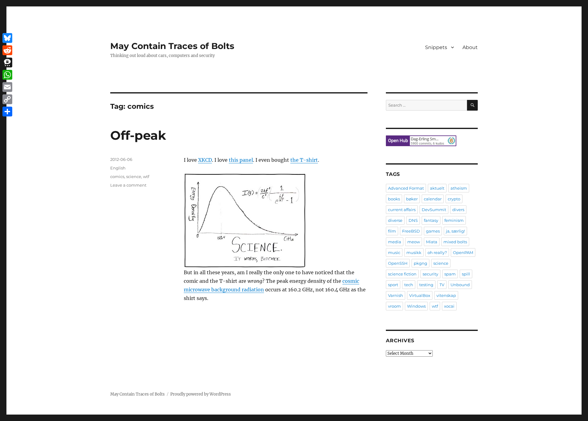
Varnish (395, 295)
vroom (394, 306)
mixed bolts (455, 241)
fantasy (431, 220)
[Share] (7, 111)
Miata (431, 241)
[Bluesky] (7, 38)
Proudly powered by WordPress (200, 394)
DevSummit (434, 209)
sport (393, 284)
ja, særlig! (455, 231)
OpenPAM (463, 252)
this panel (241, 160)
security (430, 273)
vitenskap (446, 295)
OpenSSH (398, 263)
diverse (395, 220)
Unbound (460, 284)
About (470, 47)
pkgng (420, 263)
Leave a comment (128, 185)
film (392, 231)
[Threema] (7, 62)
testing (426, 284)
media (394, 241)
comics (117, 176)
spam (450, 273)
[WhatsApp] (7, 75)
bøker (412, 198)
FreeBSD (411, 231)
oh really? (437, 252)
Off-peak (138, 135)
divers (458, 209)
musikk (413, 252)
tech (408, 284)
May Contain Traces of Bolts (172, 46)
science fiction (402, 273)
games (433, 231)
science (133, 176)
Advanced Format (406, 188)
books (394, 198)
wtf (146, 176)
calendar (433, 198)
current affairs (402, 209)
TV (441, 284)
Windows (416, 306)
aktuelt (437, 188)
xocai (449, 306)
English (118, 167)
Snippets (436, 47)
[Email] (7, 87)
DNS (413, 220)
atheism (458, 188)
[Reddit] (7, 50)
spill (466, 273)
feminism (454, 220)
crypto (454, 198)
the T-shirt (304, 160)
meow (413, 241)
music (394, 252)
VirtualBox (419, 295)
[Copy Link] (7, 99)
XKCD (205, 160)
